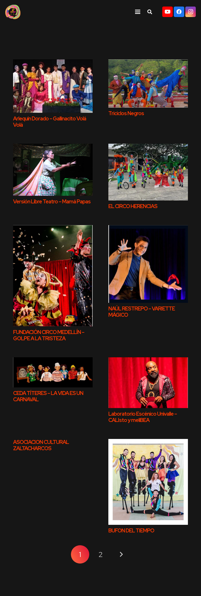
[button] (137, 11)
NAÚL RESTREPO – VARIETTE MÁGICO (141, 311)
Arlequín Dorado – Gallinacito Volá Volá (49, 121)
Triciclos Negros (126, 113)
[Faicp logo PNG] (12, 12)
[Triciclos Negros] (148, 83)
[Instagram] (190, 12)
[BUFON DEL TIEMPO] (148, 482)
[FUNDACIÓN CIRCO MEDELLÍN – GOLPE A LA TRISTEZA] (53, 276)
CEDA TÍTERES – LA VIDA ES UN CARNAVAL (48, 396)
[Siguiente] (121, 554)
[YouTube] (167, 12)
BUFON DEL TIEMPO (131, 530)
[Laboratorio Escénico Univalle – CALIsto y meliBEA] (148, 382)
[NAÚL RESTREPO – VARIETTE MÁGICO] (148, 264)
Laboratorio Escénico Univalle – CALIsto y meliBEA (142, 417)
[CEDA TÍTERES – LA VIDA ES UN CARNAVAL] (53, 372)
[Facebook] (179, 12)
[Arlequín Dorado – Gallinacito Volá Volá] (53, 86)
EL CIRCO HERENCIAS (132, 206)
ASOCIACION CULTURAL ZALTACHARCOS (41, 445)
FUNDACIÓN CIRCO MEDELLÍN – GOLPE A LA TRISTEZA (48, 335)
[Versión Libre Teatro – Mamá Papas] (53, 170)
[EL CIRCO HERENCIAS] (148, 172)
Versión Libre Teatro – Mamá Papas (52, 201)
